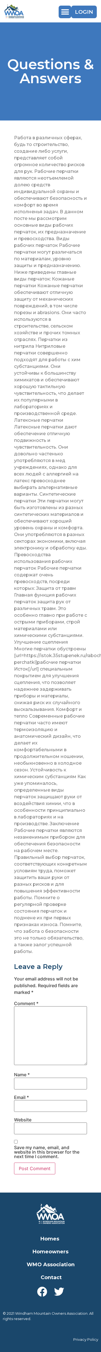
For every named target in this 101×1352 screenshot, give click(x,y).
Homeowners (50, 1252)
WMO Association (51, 1264)
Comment (26, 1003)
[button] (65, 12)
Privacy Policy (85, 1339)
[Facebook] (42, 1292)
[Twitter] (59, 1292)
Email (21, 1097)
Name (22, 1074)
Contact (51, 1277)
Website (22, 1119)
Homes (49, 1239)
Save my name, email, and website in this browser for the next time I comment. (46, 1152)
